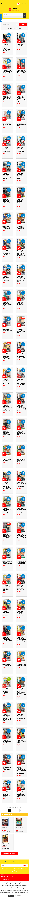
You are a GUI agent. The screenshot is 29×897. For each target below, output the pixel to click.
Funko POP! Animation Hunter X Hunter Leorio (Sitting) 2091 (21, 408)
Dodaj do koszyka (4, 41)
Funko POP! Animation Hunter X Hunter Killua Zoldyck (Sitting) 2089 (21, 382)
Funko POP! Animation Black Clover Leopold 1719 (20, 226)
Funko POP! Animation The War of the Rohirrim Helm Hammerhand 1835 (6, 717)
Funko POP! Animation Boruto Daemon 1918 (7, 304)
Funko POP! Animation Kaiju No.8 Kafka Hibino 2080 (21, 484)
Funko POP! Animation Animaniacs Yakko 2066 (20, 149)
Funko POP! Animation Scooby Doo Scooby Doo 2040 (5, 691)
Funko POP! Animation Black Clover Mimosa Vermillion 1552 (21, 253)
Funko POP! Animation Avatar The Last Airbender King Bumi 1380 (7, 176)
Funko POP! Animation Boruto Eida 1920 (7, 329)
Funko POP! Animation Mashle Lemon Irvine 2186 (21, 613)
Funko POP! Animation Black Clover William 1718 (6, 278)
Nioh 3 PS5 (4, 827)
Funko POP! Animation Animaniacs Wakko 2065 (6, 149)
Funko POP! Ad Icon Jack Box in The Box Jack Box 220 (7, 72)
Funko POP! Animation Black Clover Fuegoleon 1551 (6, 226)
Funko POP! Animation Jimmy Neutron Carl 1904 (6, 458)
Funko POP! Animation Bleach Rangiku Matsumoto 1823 (21, 279)
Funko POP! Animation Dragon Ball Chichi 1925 (5, 381)
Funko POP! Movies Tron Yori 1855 (21, 46)
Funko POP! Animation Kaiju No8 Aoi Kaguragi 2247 (21, 510)
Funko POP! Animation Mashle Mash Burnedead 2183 (7, 639)
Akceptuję (11, 895)
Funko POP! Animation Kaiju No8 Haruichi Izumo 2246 (7, 536)
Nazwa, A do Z (10, 24)
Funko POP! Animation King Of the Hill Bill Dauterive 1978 (21, 561)
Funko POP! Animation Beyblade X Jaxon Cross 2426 (20, 176)
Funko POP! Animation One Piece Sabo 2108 (6, 664)
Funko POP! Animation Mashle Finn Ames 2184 (5, 613)
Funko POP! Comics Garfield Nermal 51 (7, 741)
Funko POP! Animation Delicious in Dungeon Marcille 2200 (6, 356)
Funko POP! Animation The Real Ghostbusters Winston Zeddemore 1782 (21, 692)
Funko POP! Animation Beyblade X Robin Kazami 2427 (21, 201)
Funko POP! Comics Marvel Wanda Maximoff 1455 (6, 767)
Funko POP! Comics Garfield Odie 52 (21, 741)
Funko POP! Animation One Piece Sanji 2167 (21, 664)
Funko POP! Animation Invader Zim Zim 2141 (21, 433)
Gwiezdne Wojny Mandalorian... (6, 844)
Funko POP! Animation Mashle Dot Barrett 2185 (20, 587)
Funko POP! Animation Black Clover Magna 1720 (6, 252)
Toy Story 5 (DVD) (20, 827)
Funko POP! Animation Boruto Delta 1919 (20, 304)
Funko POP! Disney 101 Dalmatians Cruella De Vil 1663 (21, 794)
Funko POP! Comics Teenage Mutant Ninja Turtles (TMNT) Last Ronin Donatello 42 (21, 769)
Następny (21, 810)
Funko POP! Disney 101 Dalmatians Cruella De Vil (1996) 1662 (6, 794)
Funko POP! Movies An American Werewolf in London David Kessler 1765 (6, 47)
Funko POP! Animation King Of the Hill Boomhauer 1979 (7, 588)
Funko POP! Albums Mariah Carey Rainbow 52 (6, 123)
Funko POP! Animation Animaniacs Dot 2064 (21, 123)
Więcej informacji (18, 895)
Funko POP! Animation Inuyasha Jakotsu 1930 (6, 433)
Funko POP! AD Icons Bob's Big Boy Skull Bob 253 (6, 98)
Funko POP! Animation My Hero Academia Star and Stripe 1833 (21, 639)
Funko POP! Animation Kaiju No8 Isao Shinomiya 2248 (7, 561)
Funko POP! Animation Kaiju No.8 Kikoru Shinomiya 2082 (7, 510)
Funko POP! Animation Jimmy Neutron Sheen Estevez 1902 (21, 459)
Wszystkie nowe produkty (9, 853)
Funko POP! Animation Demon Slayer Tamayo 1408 (21, 355)
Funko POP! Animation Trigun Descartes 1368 (21, 716)
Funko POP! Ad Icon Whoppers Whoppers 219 (21, 72)
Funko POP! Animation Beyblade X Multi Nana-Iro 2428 (6, 201)
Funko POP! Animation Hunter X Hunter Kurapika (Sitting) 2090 (7, 408)
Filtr (23, 24)
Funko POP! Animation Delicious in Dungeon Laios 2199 (21, 330)
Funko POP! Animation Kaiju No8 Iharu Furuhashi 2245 (21, 536)
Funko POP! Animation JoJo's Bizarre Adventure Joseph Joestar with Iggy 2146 (6, 485)
